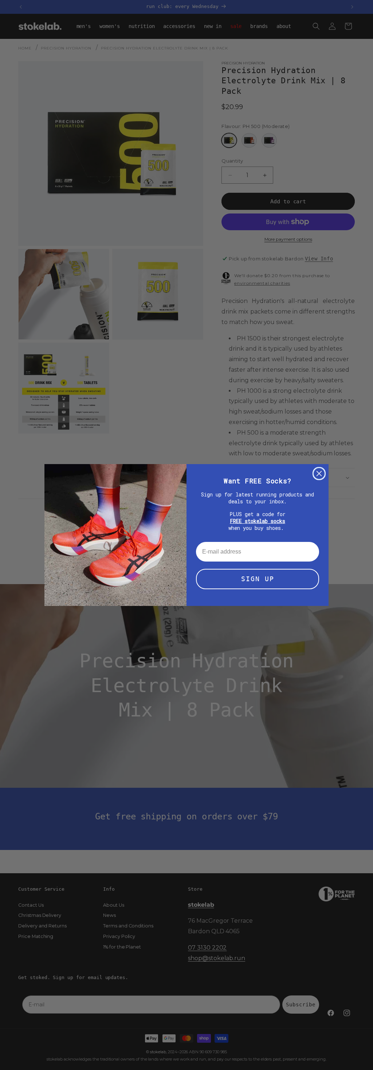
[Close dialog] (319, 473)
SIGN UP (257, 579)
